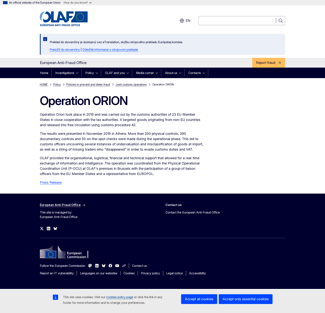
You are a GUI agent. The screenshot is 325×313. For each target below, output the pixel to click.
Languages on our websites (98, 273)
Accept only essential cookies (245, 299)
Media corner (145, 73)
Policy (89, 73)
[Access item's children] (78, 73)
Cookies (129, 273)
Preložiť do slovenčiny (65, 49)
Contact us (139, 266)
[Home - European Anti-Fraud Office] (70, 18)
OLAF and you (115, 73)
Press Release (51, 182)
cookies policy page (119, 297)
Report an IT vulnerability (57, 273)
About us (171, 73)
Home (44, 73)
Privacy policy (150, 273)
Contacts (194, 73)
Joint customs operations (131, 84)
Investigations (64, 73)
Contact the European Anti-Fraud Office (193, 212)
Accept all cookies (199, 299)
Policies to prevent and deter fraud (88, 84)
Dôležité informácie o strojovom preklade (110, 49)
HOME (44, 84)
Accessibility (197, 273)
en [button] (188, 21)
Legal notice (174, 273)
